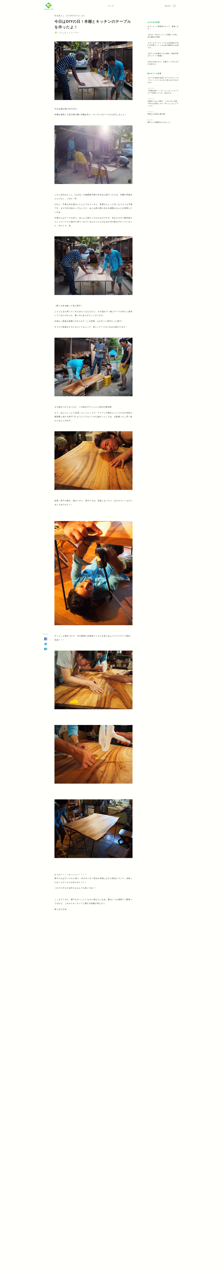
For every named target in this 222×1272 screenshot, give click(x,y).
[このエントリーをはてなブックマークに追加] (45, 649)
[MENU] (174, 6)
